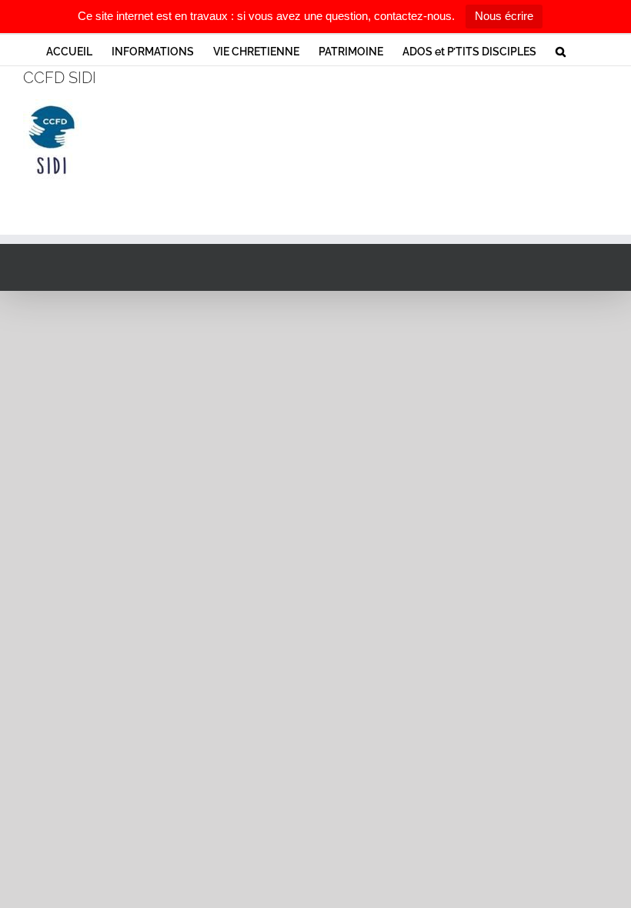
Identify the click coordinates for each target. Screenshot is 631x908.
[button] (561, 50)
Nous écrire (504, 15)
